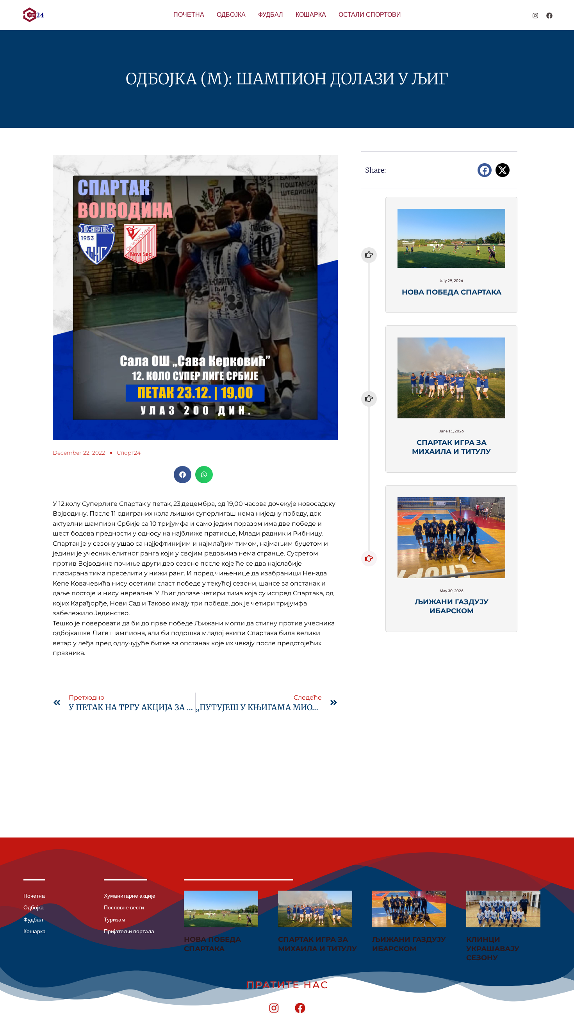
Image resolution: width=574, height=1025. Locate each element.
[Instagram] (535, 15)
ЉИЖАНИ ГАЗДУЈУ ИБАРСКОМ (409, 944)
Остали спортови (370, 14)
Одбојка (231, 14)
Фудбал (270, 14)
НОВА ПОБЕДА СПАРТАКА (212, 944)
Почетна (188, 14)
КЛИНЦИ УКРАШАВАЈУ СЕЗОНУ (492, 948)
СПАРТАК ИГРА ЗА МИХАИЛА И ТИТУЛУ (317, 944)
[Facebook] (549, 15)
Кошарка (311, 14)
